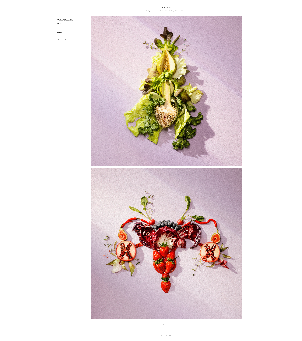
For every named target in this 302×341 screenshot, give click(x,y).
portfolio (60, 23)
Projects (59, 33)
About (58, 31)
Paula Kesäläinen (65, 19)
